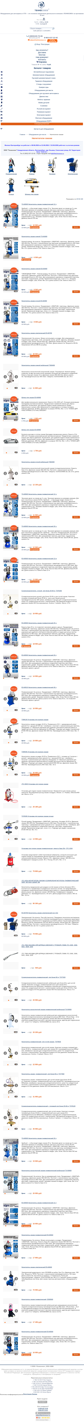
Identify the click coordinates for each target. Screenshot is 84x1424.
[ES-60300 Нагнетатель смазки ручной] (10, 312)
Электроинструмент (44, 115)
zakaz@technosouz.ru (43, 1415)
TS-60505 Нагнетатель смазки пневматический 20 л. (39, 526)
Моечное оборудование (43, 118)
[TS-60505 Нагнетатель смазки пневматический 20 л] (10, 1150)
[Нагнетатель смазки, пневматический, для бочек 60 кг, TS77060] (10, 1085)
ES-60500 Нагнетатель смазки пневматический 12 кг (39, 558)
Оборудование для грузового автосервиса (44, 93)
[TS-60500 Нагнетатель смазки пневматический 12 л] (10, 216)
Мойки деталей (43, 103)
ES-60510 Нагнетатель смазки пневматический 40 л (39, 687)
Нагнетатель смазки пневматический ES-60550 (37, 1235)
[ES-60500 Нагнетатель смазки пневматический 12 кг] (10, 570)
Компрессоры (44, 87)
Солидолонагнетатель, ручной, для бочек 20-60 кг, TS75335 (42, 591)
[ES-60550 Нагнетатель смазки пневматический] (10, 1246)
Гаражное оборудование (43, 81)
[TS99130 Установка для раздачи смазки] (10, 731)
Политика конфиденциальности (11, 1394)
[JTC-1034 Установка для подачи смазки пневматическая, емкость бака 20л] (10, 860)
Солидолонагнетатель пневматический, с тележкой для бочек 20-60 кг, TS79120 (48, 1106)
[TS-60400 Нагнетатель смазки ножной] (10, 248)
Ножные (32, 174)
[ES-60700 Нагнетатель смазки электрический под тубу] (10, 924)
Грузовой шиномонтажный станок (44, 78)
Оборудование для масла (44, 90)
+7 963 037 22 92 (36, 1388)
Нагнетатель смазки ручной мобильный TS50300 (38, 462)
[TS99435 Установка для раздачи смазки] (10, 763)
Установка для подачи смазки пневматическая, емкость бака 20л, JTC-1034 (47, 848)
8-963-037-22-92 (51, 37)
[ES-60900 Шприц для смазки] (10, 409)
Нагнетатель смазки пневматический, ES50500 (37, 1299)
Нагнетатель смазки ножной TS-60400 (34, 236)
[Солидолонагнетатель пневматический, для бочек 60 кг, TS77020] (10, 989)
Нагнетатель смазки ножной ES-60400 (34, 268)
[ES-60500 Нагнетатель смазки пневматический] (10, 1343)
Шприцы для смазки (32, 194)
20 (77, 199)
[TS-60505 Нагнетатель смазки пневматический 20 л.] (10, 538)
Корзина (43, 62)
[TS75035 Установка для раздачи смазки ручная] (10, 828)
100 (82, 199)
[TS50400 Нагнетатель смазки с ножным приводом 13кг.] (10, 377)
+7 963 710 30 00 (37, 1385)
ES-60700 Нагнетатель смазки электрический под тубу (40, 913)
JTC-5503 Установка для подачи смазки (35, 784)
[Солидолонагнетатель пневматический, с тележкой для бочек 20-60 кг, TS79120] (10, 1117)
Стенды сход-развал (43, 84)
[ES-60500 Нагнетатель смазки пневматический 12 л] (10, 1214)
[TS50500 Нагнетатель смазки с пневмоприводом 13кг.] (10, 1021)
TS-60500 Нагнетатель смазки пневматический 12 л (39, 204)
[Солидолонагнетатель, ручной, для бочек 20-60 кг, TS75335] (10, 602)
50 (79, 199)
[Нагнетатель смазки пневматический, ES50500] (10, 1311)
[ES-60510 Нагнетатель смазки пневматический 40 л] (10, 699)
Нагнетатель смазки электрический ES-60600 (37, 1267)
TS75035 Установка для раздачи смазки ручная (37, 816)
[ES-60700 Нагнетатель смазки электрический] (10, 344)
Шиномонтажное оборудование (44, 75)
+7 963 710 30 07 (38, 1380)
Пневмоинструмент (44, 112)
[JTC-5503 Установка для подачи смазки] (10, 795)
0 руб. (49, 64)
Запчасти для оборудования (44, 129)
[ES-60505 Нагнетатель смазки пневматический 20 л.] (10, 634)
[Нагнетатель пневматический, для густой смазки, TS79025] (10, 1053)
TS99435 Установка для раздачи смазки (35, 752)
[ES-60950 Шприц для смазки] (10, 441)
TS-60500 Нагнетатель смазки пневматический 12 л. (39, 494)
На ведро (52, 174)
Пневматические (11, 174)
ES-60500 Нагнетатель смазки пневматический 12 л (39, 1203)
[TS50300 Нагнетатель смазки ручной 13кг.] (10, 473)
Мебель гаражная (43, 99)
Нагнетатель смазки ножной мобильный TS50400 (38, 365)
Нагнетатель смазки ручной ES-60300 (34, 301)
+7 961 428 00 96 (36, 1387)
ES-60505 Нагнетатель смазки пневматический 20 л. (39, 623)
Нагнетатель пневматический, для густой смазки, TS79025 (41, 1042)
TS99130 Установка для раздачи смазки (35, 719)
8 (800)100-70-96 (35, 36)
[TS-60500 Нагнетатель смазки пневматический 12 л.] (10, 505)
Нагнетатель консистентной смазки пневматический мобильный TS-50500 (47, 1009)
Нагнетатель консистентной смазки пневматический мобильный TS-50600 (47, 1170)
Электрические (73, 174)
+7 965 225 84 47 (36, 1383)
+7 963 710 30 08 (37, 1381)
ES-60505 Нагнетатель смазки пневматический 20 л (39, 655)
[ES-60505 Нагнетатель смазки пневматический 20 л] (10, 666)
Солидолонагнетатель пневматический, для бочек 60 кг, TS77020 (43, 977)
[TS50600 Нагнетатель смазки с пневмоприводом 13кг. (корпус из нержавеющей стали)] (10, 1182)
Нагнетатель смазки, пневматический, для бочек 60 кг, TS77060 (43, 1074)
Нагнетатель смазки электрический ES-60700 (37, 333)
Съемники (43, 106)
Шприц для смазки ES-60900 (31, 397)
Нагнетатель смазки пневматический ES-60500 (37, 1331)
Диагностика (43, 96)
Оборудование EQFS (43, 121)
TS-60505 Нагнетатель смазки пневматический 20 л (39, 1138)
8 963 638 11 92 (37, 1392)
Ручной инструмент (44, 109)
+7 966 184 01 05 (37, 1390)
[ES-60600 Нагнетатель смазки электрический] (10, 1278)
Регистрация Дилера (30, 1394)
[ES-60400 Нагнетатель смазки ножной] (10, 280)
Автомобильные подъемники (44, 72)
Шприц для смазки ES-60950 (31, 430)
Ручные (11, 194)
